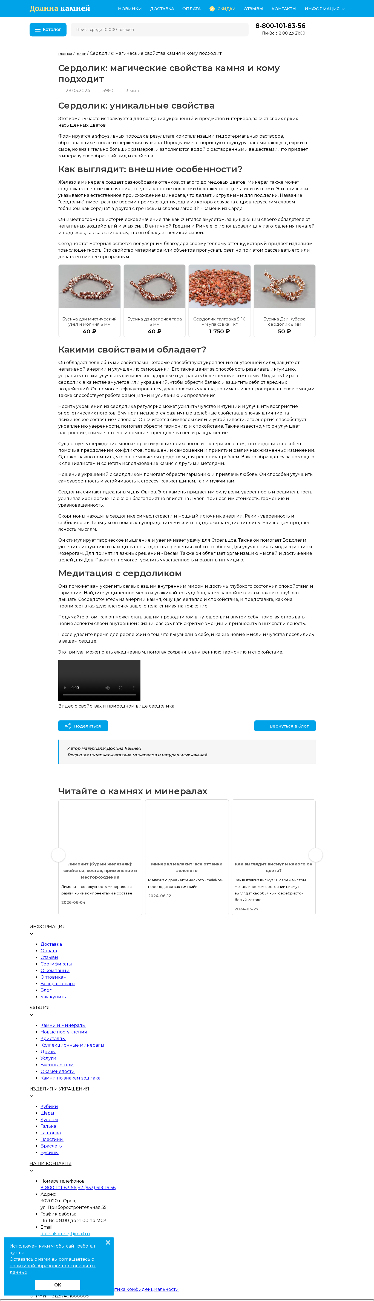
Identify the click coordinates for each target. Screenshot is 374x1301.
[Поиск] (240, 29)
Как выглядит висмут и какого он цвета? (273, 867)
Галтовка (51, 1132)
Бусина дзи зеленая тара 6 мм (154, 321)
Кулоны (49, 1119)
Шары (47, 1113)
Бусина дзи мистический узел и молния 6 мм (89, 321)
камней (60, 9)
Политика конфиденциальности (141, 1289)
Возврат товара (58, 983)
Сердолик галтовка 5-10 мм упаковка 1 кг (219, 321)
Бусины (50, 1152)
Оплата (191, 8)
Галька (48, 1126)
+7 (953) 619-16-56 (97, 1187)
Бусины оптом (57, 1064)
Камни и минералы (63, 1025)
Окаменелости (58, 1071)
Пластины (52, 1139)
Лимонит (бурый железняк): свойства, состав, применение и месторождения (100, 870)
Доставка (162, 8)
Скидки (226, 8)
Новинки (130, 8)
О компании (55, 970)
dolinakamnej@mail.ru (65, 1233)
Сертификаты (56, 964)
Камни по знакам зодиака (70, 1078)
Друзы (48, 1051)
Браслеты (52, 1146)
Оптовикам (54, 977)
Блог (46, 990)
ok (57, 1285)
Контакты (284, 8)
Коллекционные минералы (72, 1045)
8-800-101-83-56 (280, 26)
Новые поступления (64, 1032)
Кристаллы (53, 1038)
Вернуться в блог (289, 726)
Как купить (53, 996)
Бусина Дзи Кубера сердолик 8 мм (284, 321)
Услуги (48, 1058)
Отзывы (253, 8)
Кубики (49, 1106)
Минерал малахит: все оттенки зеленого (187, 867)
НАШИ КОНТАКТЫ (50, 1163)
